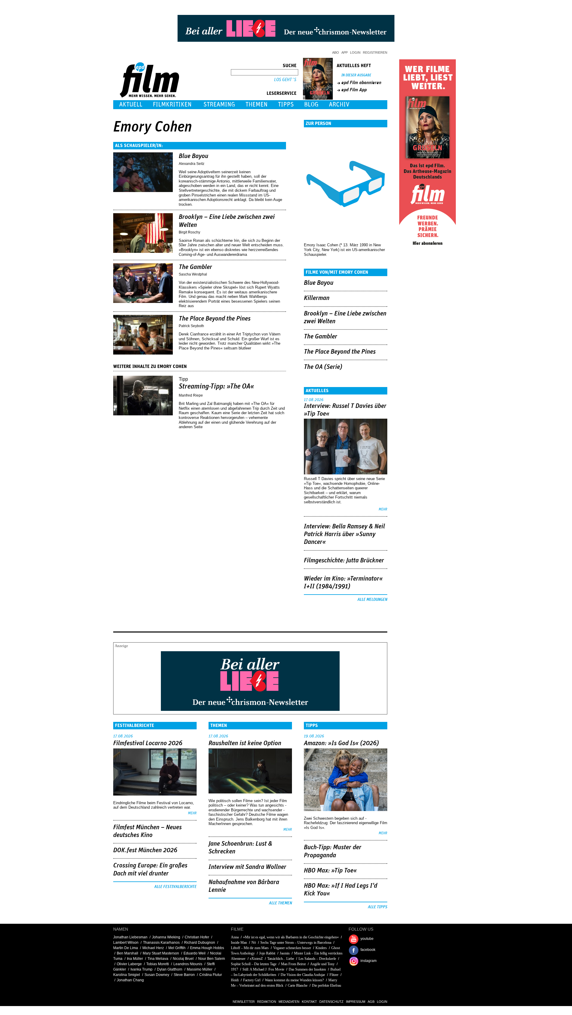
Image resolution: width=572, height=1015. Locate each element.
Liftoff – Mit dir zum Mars (250, 948)
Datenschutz (331, 1001)
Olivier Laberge (129, 964)
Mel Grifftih (177, 948)
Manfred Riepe (191, 395)
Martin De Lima (125, 948)
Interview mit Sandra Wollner (247, 867)
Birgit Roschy (189, 232)
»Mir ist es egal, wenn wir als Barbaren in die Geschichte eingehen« (291, 937)
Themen (256, 104)
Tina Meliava (157, 959)
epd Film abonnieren (361, 82)
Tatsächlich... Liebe (280, 959)
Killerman (316, 298)
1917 (234, 969)
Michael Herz (153, 948)
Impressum (355, 1001)
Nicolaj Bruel (183, 959)
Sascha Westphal (193, 274)
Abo (335, 52)
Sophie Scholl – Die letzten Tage (253, 964)
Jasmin (285, 953)
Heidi (235, 980)
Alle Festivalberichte (175, 887)
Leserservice (281, 93)
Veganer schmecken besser (292, 948)
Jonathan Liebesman (130, 937)
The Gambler (195, 267)
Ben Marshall (127, 953)
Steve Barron (184, 975)
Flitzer (334, 975)
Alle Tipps (377, 907)
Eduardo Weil (195, 953)
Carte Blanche (297, 985)
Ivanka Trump (141, 969)
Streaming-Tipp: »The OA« (216, 386)
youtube (367, 939)
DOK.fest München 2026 (145, 850)
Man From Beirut (293, 964)
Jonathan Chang (130, 980)
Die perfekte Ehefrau (326, 985)
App (344, 52)
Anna (235, 937)
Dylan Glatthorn (169, 969)
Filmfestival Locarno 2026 (147, 743)
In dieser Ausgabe (356, 75)
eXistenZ (256, 959)
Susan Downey (156, 975)
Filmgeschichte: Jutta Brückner (344, 560)
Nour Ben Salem (211, 959)
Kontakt (309, 1001)
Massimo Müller (199, 969)
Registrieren (375, 52)
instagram (368, 961)
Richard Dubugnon (199, 942)
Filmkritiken (172, 104)
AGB (371, 1001)
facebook (367, 950)
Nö (253, 942)
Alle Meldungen (372, 600)
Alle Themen (280, 903)
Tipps (286, 104)
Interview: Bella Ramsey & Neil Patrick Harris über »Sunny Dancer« (344, 534)
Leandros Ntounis (187, 964)
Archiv (339, 104)
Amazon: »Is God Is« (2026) (341, 743)
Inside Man (239, 942)
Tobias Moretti (157, 964)
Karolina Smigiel (126, 975)
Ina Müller (135, 959)
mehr (383, 509)
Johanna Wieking (166, 937)
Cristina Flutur (210, 975)
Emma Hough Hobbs (207, 948)
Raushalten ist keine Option (245, 743)
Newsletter (244, 1001)
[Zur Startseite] (150, 96)
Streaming (219, 104)
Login (355, 52)
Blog (311, 104)
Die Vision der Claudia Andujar (303, 975)
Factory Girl (251, 980)
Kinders (321, 948)
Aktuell (130, 104)
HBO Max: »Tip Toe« (330, 870)
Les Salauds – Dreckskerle (317, 959)
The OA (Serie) (323, 367)
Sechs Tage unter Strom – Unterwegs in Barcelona (295, 942)
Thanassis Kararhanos (161, 942)
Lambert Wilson (126, 942)
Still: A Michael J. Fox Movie (263, 969)
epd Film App (354, 89)
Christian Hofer (197, 937)
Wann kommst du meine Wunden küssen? (294, 980)
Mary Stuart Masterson (161, 953)
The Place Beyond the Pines (215, 318)
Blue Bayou (193, 156)
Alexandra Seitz (191, 164)
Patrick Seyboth (191, 326)
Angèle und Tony (322, 964)
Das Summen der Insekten (307, 969)
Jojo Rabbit (267, 953)
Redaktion (266, 1001)
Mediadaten (289, 1001)
